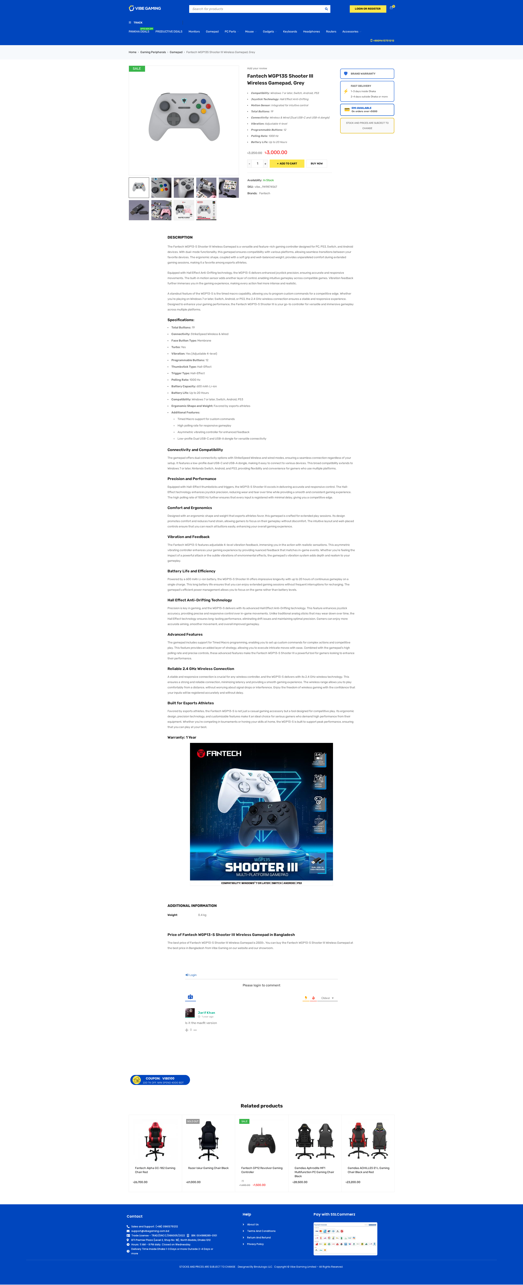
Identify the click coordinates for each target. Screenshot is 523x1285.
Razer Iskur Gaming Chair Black (208, 1168)
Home (132, 52)
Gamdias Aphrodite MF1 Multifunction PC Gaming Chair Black (314, 1172)
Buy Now (317, 163)
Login (193, 975)
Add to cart (288, 163)
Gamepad (176, 52)
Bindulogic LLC (263, 1266)
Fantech (264, 193)
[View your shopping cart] (391, 8)
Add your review (257, 68)
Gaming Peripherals (153, 52)
